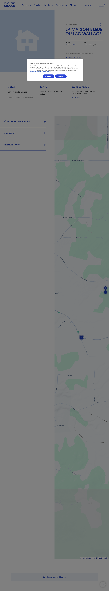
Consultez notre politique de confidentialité (41, 71)
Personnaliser (48, 76)
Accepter (61, 76)
